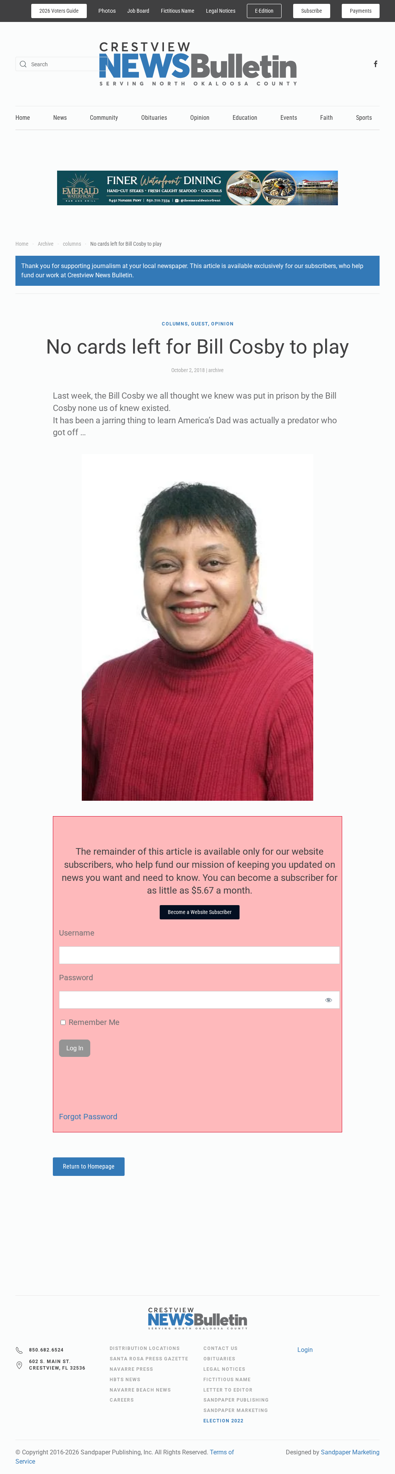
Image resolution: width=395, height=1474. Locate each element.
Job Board (138, 11)
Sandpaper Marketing (350, 1452)
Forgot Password (88, 1116)
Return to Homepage (89, 1166)
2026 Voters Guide (59, 11)
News (60, 117)
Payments (360, 11)
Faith (326, 117)
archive (216, 370)
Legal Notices (220, 11)
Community (104, 117)
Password (76, 977)
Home (22, 117)
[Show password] (329, 1000)
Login (305, 1349)
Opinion (199, 117)
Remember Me (93, 1022)
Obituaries (154, 117)
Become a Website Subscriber (199, 912)
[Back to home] (197, 64)
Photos (107, 11)
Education (245, 117)
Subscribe (311, 11)
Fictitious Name (177, 11)
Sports (364, 117)
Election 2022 (223, 1421)
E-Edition (264, 11)
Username (77, 932)
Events (288, 117)
